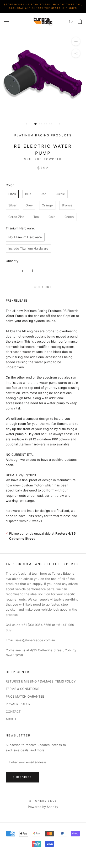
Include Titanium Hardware (28, 248)
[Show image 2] (40, 124)
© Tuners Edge (43, 800)
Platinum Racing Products (43, 135)
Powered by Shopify (43, 807)
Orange (47, 205)
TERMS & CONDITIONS (22, 689)
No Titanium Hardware (25, 237)
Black (12, 194)
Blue (28, 194)
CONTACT (13, 711)
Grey (29, 205)
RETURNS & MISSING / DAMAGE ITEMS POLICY (41, 681)
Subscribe (22, 777)
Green (69, 217)
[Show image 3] (45, 124)
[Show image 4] (50, 124)
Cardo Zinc (16, 217)
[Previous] (26, 124)
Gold (51, 217)
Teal (36, 217)
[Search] (71, 21)
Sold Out (43, 287)
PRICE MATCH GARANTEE (25, 696)
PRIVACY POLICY (18, 704)
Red (43, 194)
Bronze (67, 205)
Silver (12, 205)
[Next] (59, 124)
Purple (60, 194)
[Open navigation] (6, 21)
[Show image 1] (35, 124)
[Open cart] (80, 21)
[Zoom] (76, 41)
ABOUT (11, 719)
